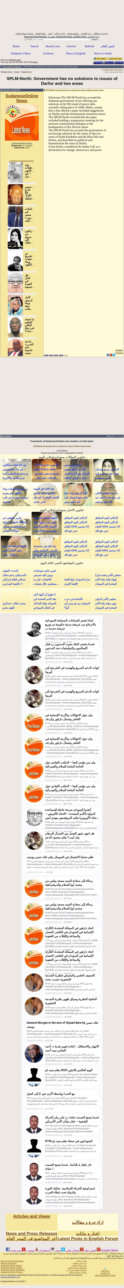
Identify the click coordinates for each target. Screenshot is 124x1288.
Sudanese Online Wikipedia (13, 1270)
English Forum (81, 37)
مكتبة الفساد (41, 34)
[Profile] (119, 64)
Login (18, 60)
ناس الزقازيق (94, 37)
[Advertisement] (62, 15)
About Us (105, 1271)
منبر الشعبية (86, 34)
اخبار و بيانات (60, 34)
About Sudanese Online (105, 1275)
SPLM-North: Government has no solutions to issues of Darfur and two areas (74, 90)
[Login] (108, 64)
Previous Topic (108, 70)
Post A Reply (6, 436)
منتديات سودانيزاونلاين (25, 34)
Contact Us (105, 1273)
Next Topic (118, 70)
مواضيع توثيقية (73, 34)
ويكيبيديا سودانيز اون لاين (77, 1270)
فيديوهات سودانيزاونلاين (77, 1268)
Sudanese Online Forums (12, 1272)
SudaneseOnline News (21, 98)
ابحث (50, 34)
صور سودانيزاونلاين (79, 1265)
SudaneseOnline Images (11, 1265)
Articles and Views (65, 37)
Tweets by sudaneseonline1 (22, 161)
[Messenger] (98, 64)
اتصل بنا (52, 37)
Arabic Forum (119, 351)
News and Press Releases (36, 37)
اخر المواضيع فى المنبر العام (31, 1238)
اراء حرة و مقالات (101, 34)
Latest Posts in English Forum (88, 1238)
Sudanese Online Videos (11, 1268)
